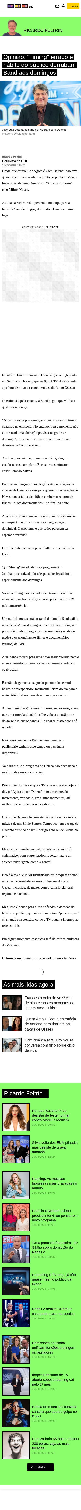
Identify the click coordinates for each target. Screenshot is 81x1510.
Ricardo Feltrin (12, 156)
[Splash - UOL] (17, 6)
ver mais (38, 1467)
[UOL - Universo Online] (31, 7)
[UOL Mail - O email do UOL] (57, 6)
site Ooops (69, 958)
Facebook (45, 958)
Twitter (27, 958)
